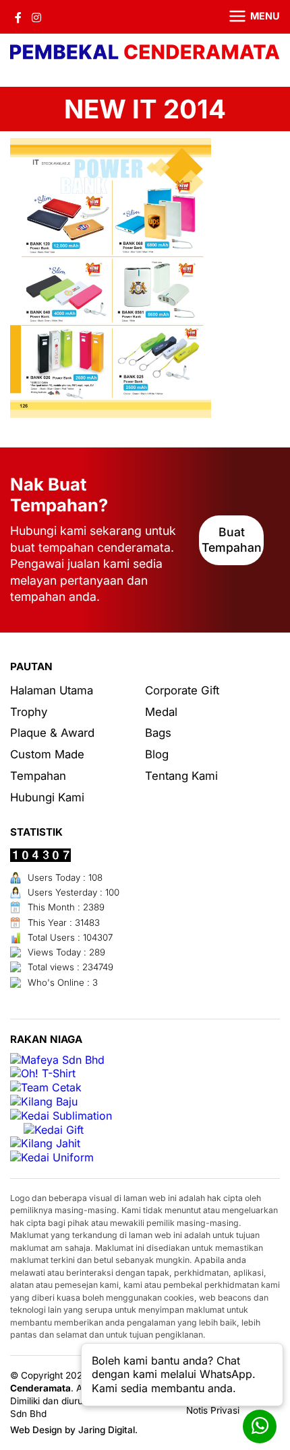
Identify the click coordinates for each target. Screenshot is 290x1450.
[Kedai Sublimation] (61, 1116)
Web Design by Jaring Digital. (74, 1429)
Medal (161, 712)
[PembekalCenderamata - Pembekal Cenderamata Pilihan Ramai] (145, 53)
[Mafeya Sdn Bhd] (57, 1060)
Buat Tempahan (232, 539)
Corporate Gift (182, 690)
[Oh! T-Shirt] (43, 1073)
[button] (246, 16)
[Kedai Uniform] (52, 1158)
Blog (157, 754)
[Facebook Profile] (18, 17)
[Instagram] (36, 17)
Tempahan (38, 776)
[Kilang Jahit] (45, 1143)
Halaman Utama (51, 690)
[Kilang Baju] (44, 1102)
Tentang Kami (181, 776)
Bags (158, 732)
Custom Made (47, 754)
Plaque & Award (52, 732)
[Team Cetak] (46, 1088)
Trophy (28, 712)
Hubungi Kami (47, 797)
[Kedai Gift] (54, 1130)
